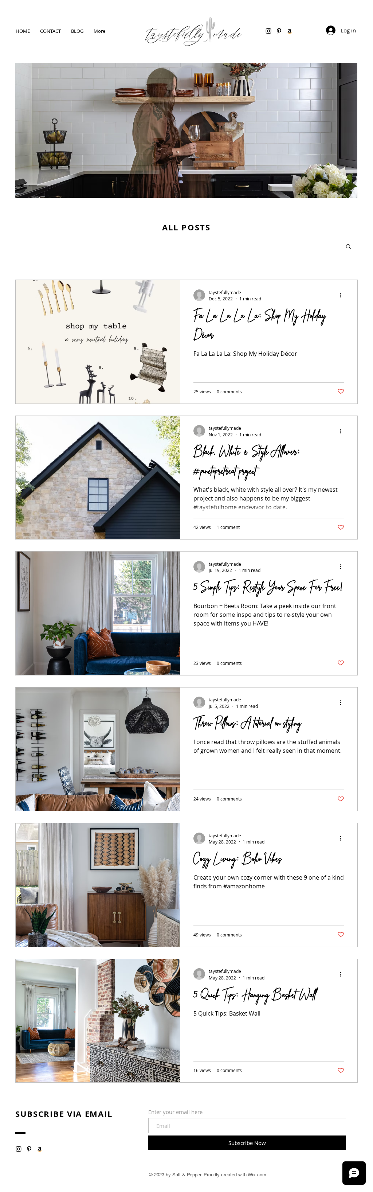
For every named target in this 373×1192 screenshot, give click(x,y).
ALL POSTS (186, 227)
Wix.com (257, 1174)
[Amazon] (289, 31)
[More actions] (343, 295)
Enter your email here (175, 1112)
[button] (348, 247)
